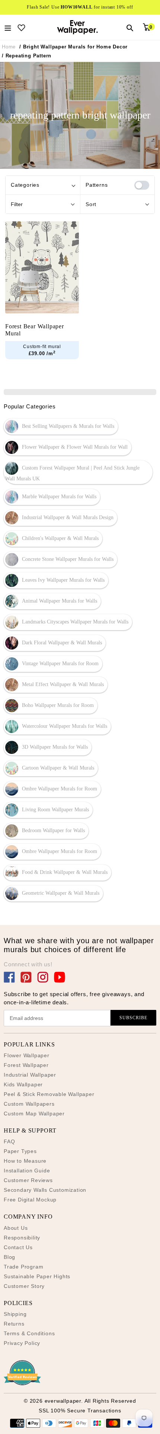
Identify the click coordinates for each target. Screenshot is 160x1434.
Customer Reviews (28, 1180)
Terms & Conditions (29, 1333)
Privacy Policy (22, 1343)
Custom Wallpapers (29, 1104)
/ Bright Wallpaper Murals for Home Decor (73, 47)
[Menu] (8, 27)
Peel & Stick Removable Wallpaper (49, 1094)
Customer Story (24, 1286)
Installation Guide (27, 1171)
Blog (9, 1257)
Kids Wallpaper (23, 1084)
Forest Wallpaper (26, 1065)
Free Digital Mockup (30, 1200)
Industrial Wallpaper (30, 1075)
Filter (17, 204)
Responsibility (22, 1238)
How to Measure (25, 1161)
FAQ (9, 1141)
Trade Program (23, 1267)
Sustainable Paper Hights (37, 1276)
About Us (16, 1228)
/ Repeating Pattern (26, 56)
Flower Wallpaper (26, 1055)
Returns (14, 1324)
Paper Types (20, 1151)
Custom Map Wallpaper (34, 1113)
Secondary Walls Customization (45, 1190)
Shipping (15, 1314)
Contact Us (18, 1247)
